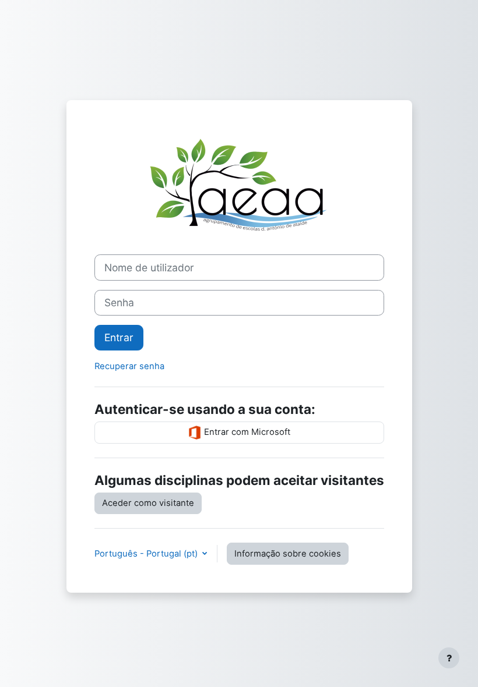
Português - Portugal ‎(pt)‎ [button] (147, 553)
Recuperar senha (129, 366)
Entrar (118, 337)
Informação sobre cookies (287, 553)
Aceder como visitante (148, 503)
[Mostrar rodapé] (448, 657)
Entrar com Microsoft (246, 432)
